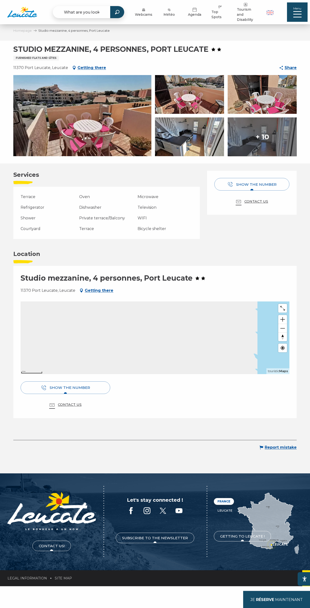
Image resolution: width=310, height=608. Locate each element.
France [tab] (223, 501)
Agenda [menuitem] (194, 14)
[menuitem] (22, 12)
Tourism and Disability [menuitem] (245, 14)
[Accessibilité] (304, 579)
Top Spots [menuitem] (216, 14)
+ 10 (262, 137)
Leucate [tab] (224, 510)
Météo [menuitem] (169, 14)
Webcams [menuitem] (143, 14)
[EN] (270, 12)
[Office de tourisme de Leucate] (51, 511)
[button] (270, 12)
